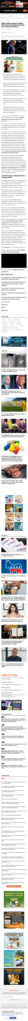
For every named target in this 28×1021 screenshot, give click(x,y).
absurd (4, 35)
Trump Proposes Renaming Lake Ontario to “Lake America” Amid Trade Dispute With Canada (12, 791)
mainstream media (4, 37)
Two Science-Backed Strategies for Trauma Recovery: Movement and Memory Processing (11, 866)
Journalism (10, 36)
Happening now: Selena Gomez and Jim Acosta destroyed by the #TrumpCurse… (12, 620)
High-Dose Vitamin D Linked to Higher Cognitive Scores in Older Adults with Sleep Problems (12, 819)
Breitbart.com (4, 304)
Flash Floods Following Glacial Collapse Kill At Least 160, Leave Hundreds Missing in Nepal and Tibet (12, 803)
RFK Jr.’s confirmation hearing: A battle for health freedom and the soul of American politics (12, 665)
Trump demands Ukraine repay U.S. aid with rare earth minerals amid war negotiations (13, 436)
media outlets (10, 37)
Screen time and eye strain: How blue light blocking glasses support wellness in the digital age (13, 832)
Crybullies (15, 35)
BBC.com (3, 307)
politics (17, 37)
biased (7, 35)
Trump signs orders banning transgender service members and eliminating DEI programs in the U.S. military (12, 642)
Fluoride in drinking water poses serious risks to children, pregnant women (13, 370)
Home (2, 20)
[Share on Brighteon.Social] (2, 32)
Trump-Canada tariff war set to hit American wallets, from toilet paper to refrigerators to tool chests (13, 811)
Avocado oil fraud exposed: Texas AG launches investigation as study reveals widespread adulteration (13, 807)
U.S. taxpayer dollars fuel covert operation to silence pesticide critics (13, 414)
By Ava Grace (3, 29)
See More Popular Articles (14, 886)
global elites (3, 36)
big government (10, 35)
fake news (23, 35)
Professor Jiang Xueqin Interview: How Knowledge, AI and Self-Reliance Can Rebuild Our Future (13, 759)
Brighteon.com (4, 310)
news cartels (14, 37)
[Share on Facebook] (8, 32)
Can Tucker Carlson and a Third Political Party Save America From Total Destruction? (13, 744)
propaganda (21, 37)
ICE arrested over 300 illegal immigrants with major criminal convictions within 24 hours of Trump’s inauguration (13, 283)
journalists (14, 36)
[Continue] (25, 996)
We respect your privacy (14, 999)
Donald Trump (8, 20)
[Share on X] (11, 32)
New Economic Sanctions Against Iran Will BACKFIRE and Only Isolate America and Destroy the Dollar (14, 767)
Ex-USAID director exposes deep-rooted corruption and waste (12, 555)
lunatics (21, 36)
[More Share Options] (14, 32)
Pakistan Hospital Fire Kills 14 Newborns (9, 799)
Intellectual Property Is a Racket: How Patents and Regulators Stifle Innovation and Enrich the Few (13, 849)
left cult (17, 36)
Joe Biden (6, 36)
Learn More (5, 1017)
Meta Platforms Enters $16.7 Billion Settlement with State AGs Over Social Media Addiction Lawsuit (13, 844)
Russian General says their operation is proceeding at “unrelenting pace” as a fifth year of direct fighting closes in (12, 857)
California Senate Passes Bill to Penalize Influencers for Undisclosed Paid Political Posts (12, 879)
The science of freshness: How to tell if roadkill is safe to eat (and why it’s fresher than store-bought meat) (12, 482)
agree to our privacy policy (8, 1015)
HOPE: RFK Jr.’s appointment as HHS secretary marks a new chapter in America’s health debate (13, 393)
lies (19, 36)
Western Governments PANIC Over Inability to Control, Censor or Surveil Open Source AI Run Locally (12, 737)
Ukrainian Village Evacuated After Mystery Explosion (11, 815)
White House (4, 331)
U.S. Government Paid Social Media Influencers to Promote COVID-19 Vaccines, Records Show (12, 787)
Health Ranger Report (6, 714)
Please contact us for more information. (8, 696)
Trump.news (7, 247)
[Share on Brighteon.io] (5, 32)
